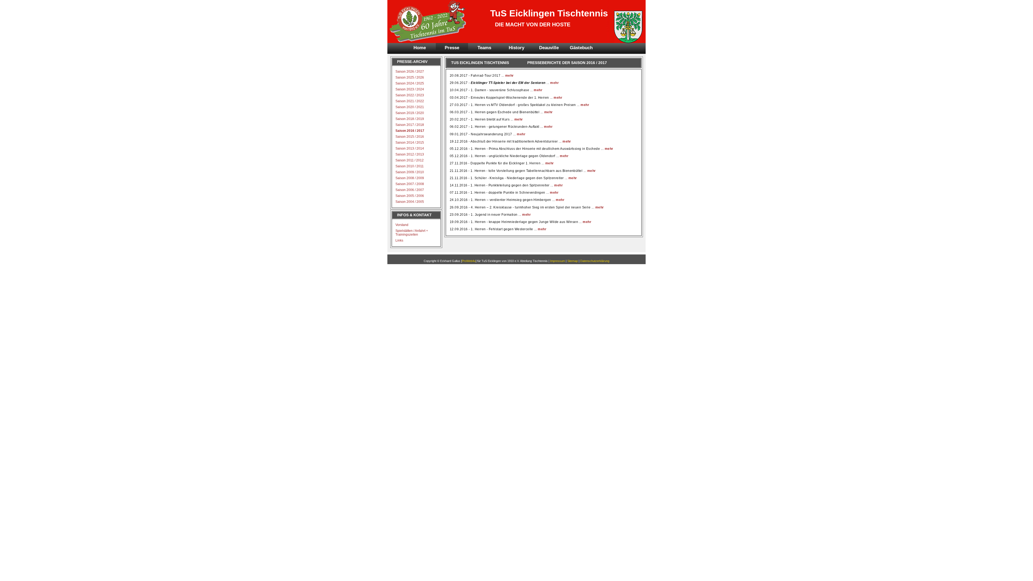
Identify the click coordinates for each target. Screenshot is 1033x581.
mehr (509, 75)
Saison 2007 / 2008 (409, 184)
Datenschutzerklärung (594, 261)
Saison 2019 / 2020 (409, 113)
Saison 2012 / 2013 (409, 154)
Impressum (557, 261)
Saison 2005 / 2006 (409, 196)
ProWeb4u (469, 261)
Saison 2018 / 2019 (409, 119)
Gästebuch (581, 47)
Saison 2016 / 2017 (409, 131)
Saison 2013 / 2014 (409, 148)
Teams (484, 47)
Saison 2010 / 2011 (409, 166)
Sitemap (572, 261)
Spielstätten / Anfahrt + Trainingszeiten (411, 232)
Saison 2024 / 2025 (409, 83)
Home (419, 47)
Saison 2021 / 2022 (409, 101)
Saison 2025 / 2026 (409, 77)
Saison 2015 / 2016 (409, 137)
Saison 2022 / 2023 (409, 95)
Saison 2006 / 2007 (409, 190)
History (516, 47)
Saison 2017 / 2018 (409, 125)
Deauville (549, 47)
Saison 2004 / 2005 (409, 202)
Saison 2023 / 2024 (409, 89)
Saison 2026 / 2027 (409, 71)
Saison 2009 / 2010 (409, 172)
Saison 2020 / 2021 (409, 107)
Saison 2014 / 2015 (409, 142)
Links (399, 240)
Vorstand (401, 225)
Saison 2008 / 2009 (409, 178)
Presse (452, 47)
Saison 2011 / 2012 (409, 160)
